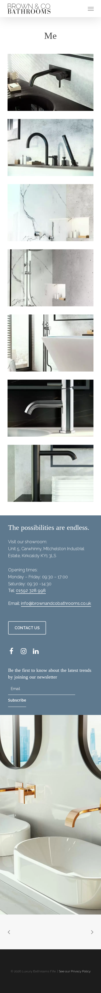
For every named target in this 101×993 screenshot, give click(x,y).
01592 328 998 (31, 590)
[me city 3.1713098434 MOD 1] (51, 82)
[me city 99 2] (51, 277)
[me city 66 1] (51, 343)
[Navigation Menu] (91, 8)
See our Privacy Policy (74, 971)
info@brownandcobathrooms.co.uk (56, 603)
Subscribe (17, 700)
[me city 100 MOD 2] (51, 212)
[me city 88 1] (51, 147)
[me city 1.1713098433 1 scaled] (51, 408)
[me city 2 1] (51, 473)
